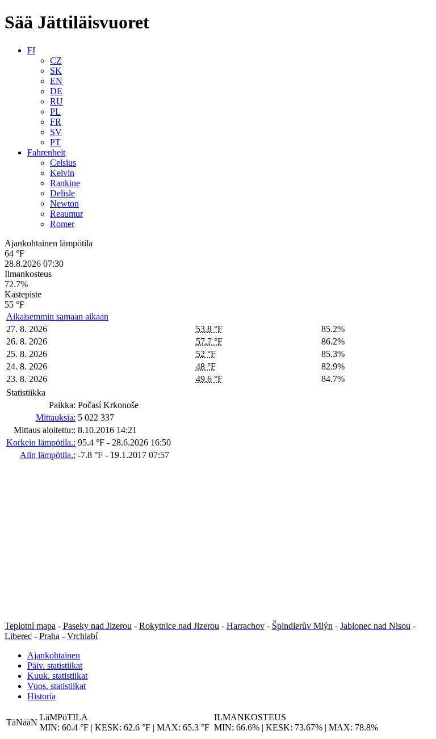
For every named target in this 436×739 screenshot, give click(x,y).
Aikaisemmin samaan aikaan (57, 316)
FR (55, 122)
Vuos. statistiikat (56, 686)
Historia (41, 696)
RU (56, 101)
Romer (62, 224)
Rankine (65, 183)
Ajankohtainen (53, 655)
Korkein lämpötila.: (41, 442)
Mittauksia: (56, 417)
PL (55, 111)
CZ (56, 60)
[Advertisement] (218, 541)
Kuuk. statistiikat (57, 676)
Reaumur (66, 214)
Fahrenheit (46, 152)
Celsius (63, 162)
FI (31, 50)
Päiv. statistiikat (54, 665)
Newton (64, 203)
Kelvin (62, 173)
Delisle (62, 193)
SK (56, 70)
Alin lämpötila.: (48, 455)
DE (56, 91)
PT (55, 142)
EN (56, 81)
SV (56, 132)
